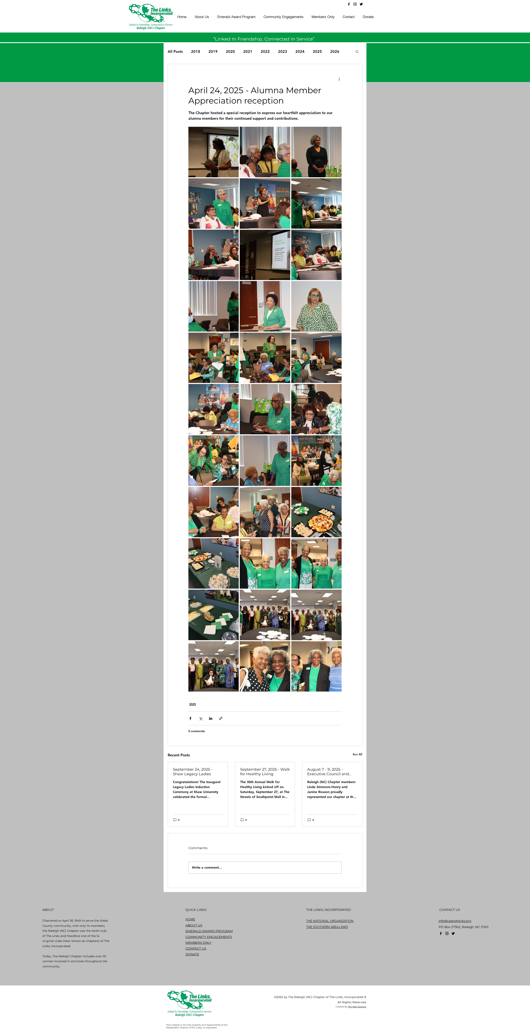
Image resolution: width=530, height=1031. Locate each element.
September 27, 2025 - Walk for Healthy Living (265, 771)
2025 (317, 51)
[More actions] (339, 78)
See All (357, 754)
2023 (282, 51)
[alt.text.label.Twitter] (361, 4)
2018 (195, 51)
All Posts (175, 51)
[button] (201, 17)
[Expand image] (213, 152)
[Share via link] (221, 718)
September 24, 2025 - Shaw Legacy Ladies (192, 771)
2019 (213, 51)
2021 (247, 51)
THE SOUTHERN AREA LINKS (327, 927)
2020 (230, 51)
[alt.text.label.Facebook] (349, 4)
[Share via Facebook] (190, 718)
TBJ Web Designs (357, 1006)
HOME (190, 919)
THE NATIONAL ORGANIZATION (330, 921)
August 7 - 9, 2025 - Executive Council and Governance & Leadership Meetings (331, 771)
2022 (265, 51)
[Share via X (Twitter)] (200, 718)
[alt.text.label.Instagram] (355, 4)
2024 (300, 51)
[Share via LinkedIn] (211, 718)
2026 (334, 51)
